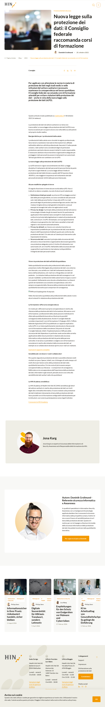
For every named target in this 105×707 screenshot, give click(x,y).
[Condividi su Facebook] (64, 70)
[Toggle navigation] (98, 5)
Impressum (82, 664)
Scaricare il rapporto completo (39, 350)
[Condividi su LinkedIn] (68, 70)
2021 (26, 58)
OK (96, 699)
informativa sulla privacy (67, 700)
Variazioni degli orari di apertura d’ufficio (35, 684)
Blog (20, 58)
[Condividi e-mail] (74, 70)
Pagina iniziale (11, 58)
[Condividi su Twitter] (71, 70)
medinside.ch (59, 116)
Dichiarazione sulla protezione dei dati (85, 669)
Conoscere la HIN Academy (38, 402)
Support (81, 660)
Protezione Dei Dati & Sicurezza (62, 11)
